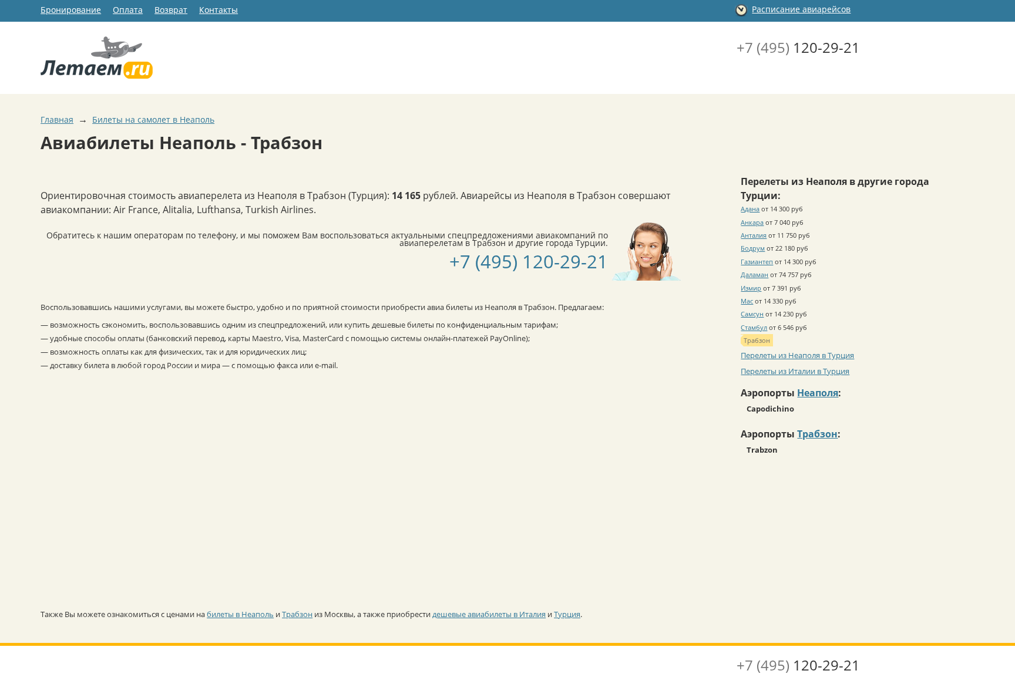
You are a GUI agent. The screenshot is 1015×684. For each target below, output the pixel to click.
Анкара (752, 222)
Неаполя (817, 392)
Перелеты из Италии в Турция (795, 371)
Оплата (128, 9)
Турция (567, 614)
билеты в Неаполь (240, 614)
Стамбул (754, 327)
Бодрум (753, 248)
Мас (747, 300)
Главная (57, 119)
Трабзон (297, 614)
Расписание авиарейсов (801, 9)
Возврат (170, 9)
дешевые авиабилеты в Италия (489, 614)
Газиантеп (757, 261)
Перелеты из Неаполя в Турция (797, 355)
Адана (750, 208)
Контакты (218, 9)
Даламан (754, 274)
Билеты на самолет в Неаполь (153, 119)
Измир (751, 288)
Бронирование (71, 9)
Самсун (752, 313)
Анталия (754, 235)
